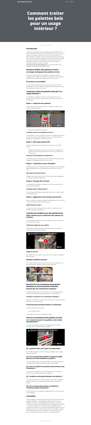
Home (67, 1)
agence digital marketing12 (24, 1)
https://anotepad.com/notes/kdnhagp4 (36, 64)
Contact (72, 1)
